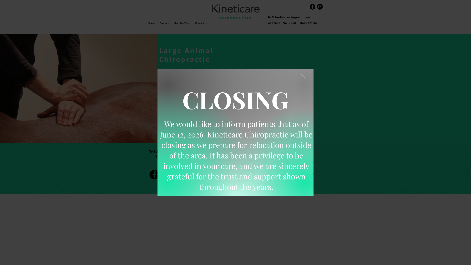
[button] (302, 76)
